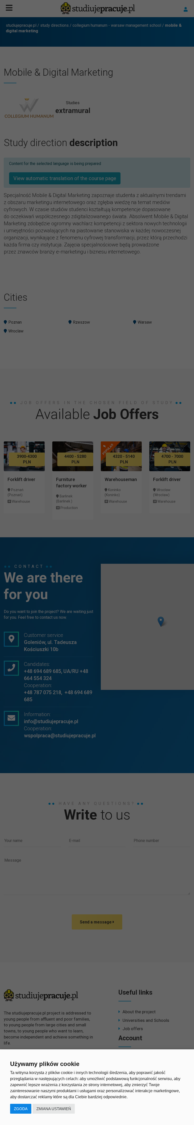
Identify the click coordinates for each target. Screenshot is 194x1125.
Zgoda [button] (21, 1109)
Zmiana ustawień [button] (53, 1109)
